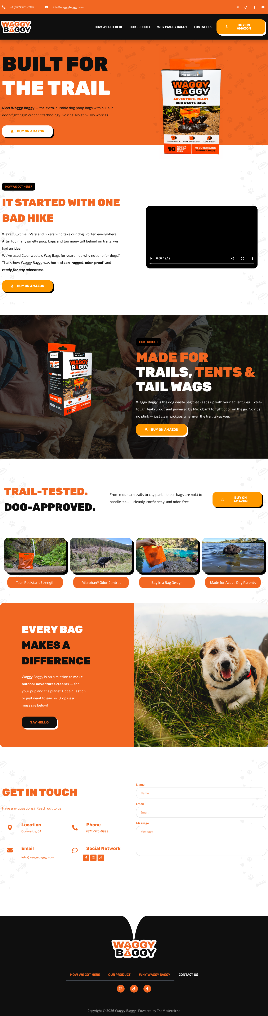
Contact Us (203, 27)
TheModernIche (168, 1010)
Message (142, 823)
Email (140, 804)
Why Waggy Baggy (172, 27)
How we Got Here (109, 27)
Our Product (140, 27)
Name (140, 784)
